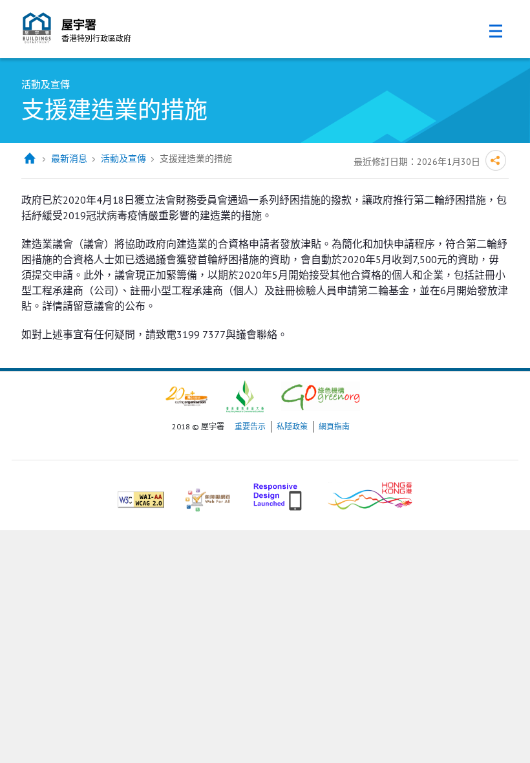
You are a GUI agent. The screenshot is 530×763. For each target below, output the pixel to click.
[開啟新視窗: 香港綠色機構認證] (320, 395)
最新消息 (69, 158)
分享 (496, 160)
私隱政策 (292, 426)
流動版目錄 (496, 31)
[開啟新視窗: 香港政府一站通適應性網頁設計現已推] (278, 494)
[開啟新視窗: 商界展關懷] (186, 395)
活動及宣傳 (123, 158)
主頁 (29, 159)
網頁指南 (334, 426)
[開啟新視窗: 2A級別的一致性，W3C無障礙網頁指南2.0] (141, 494)
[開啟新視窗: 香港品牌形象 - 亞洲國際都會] (370, 494)
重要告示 (250, 426)
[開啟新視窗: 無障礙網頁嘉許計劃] (208, 494)
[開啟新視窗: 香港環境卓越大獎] (245, 395)
